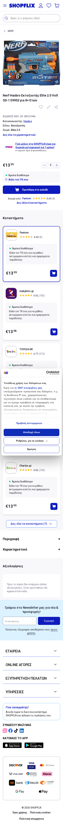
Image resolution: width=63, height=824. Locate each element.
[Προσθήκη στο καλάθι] (53, 273)
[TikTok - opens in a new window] (17, 731)
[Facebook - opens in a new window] (11, 731)
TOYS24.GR (26, 349)
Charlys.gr (25, 465)
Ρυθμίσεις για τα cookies (30, 441)
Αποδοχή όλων (31, 432)
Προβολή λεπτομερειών (29, 423)
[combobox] (31, 18)
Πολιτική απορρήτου (31, 818)
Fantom (26, 198)
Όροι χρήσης (20, 812)
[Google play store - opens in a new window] (34, 745)
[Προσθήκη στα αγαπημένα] (41, 107)
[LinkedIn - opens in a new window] (22, 731)
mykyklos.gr (26, 291)
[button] (5, 5)
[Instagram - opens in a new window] (5, 731)
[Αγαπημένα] (48, 5)
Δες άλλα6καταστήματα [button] (32, 202)
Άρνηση (31, 449)
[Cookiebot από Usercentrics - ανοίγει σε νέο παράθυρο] (44, 373)
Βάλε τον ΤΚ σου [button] (18, 179)
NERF (11, 31)
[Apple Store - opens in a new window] (13, 745)
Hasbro (27, 121)
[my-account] (40, 5)
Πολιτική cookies (40, 812)
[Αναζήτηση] (6, 18)
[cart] (57, 5)
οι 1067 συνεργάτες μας (28, 388)
